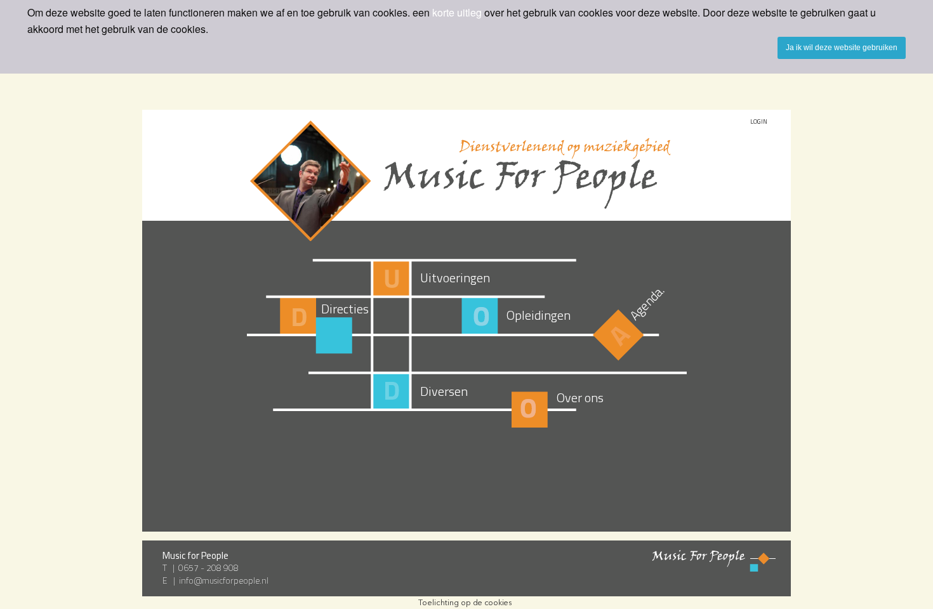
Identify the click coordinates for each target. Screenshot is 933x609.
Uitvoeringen (455, 277)
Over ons (580, 397)
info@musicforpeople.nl (223, 580)
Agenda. (647, 302)
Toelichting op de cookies (465, 602)
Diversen (444, 391)
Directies (345, 308)
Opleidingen (538, 315)
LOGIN (758, 121)
